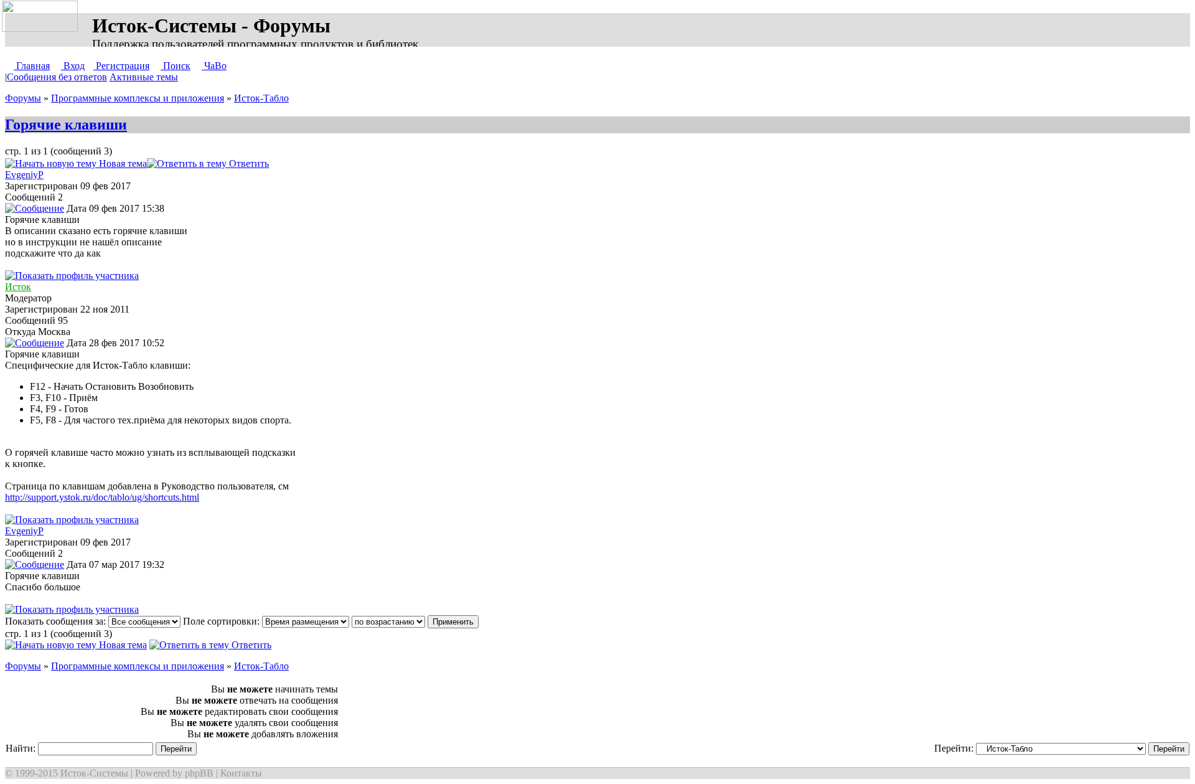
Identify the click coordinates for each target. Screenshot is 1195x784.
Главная (32, 65)
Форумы (23, 98)
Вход (73, 65)
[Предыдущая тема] (296, 163)
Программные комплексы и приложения (137, 98)
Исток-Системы (94, 773)
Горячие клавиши (66, 124)
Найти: (22, 748)
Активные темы (144, 77)
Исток (18, 286)
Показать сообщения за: (56, 621)
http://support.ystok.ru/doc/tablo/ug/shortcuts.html (102, 497)
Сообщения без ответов (57, 77)
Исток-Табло (261, 98)
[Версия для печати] (281, 163)
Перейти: (955, 748)
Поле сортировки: (222, 621)
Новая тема (121, 163)
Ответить (248, 163)
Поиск (175, 65)
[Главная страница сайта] (42, 17)
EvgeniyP (24, 174)
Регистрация (121, 65)
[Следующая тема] (309, 163)
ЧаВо (214, 65)
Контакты (241, 773)
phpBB (199, 773)
